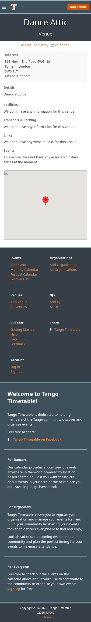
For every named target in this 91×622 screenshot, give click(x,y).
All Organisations (63, 269)
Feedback (17, 344)
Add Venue (19, 302)
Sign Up (13, 588)
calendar (62, 45)
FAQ (13, 339)
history (43, 45)
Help (14, 334)
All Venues (18, 306)
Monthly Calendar (24, 269)
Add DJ (55, 302)
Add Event (78, 7)
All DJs (55, 306)
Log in (15, 366)
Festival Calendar (23, 274)
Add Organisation (63, 264)
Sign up (16, 371)
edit (28, 45)
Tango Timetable (67, 329)
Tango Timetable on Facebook (37, 439)
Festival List (19, 279)
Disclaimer (45, 617)
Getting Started (22, 329)
